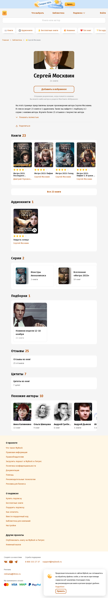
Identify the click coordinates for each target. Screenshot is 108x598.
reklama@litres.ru (12, 574)
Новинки (71, 30)
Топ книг (87, 30)
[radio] (14, 169)
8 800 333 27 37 (32, 562)
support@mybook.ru (52, 562)
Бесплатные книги (49, 30)
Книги (10, 30)
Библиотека (58, 13)
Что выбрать (38, 13)
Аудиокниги (27, 30)
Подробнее (59, 587)
